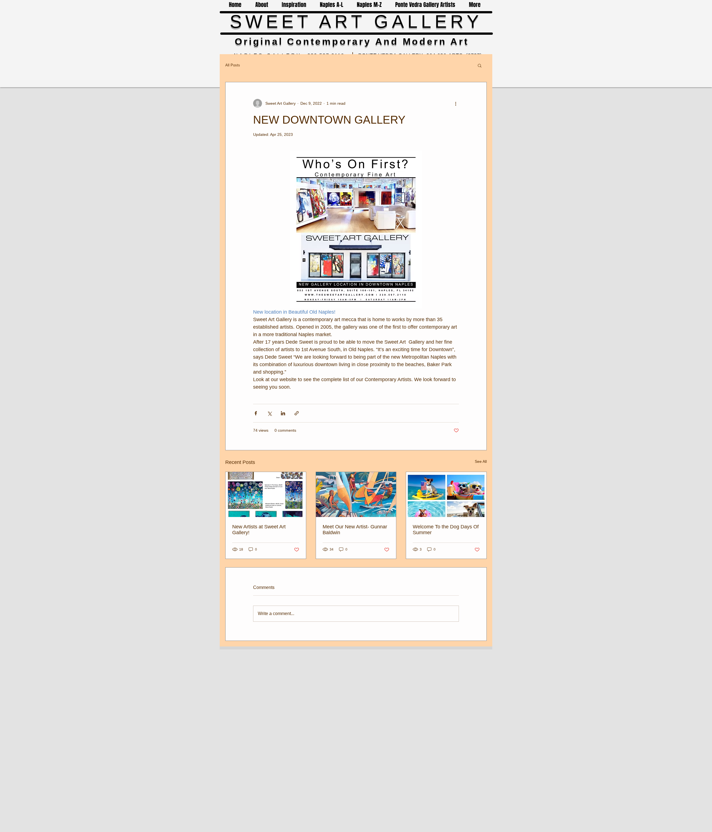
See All (481, 461)
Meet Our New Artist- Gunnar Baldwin (355, 529)
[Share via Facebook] (255, 413)
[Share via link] (296, 413)
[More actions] (455, 103)
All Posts (232, 65)
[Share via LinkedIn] (283, 413)
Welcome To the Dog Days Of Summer (446, 529)
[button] (479, 65)
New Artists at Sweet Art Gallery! (259, 529)
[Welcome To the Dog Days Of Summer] (446, 494)
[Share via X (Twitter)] (269, 413)
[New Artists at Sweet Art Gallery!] (266, 494)
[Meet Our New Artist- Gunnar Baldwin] (356, 494)
